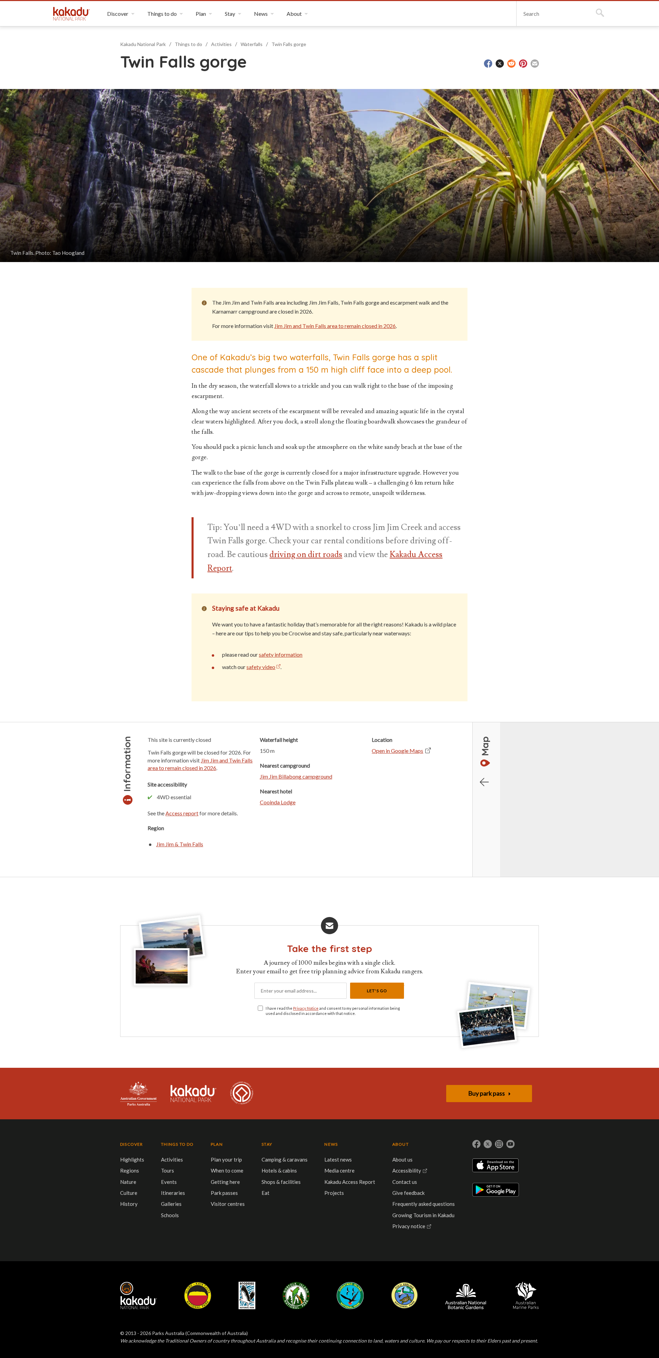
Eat (265, 1193)
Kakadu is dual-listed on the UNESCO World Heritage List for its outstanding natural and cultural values (241, 1094)
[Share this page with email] (535, 63)
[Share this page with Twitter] (500, 63)
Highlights (132, 1159)
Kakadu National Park (71, 14)
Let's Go (377, 990)
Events (169, 1182)
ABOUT (400, 1144)
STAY (267, 1144)
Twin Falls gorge (288, 44)
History (129, 1204)
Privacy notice (408, 1226)
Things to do (188, 44)
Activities (221, 44)
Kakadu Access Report (349, 1182)
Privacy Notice (306, 1008)
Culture (128, 1193)
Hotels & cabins (279, 1170)
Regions (129, 1170)
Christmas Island (350, 1295)
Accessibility (406, 1170)
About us (402, 1159)
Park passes (224, 1193)
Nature (128, 1182)
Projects (334, 1193)
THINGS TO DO (177, 1144)
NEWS (331, 1144)
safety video (260, 667)
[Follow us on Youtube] (510, 1144)
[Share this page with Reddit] (511, 63)
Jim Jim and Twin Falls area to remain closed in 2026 (335, 325)
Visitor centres (228, 1204)
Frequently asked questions (423, 1204)
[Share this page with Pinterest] (523, 63)
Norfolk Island (296, 1295)
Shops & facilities (281, 1182)
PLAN (217, 1144)
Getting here (225, 1182)
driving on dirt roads (305, 554)
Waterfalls (252, 44)
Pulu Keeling (404, 1295)
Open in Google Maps (397, 750)
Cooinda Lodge (278, 802)
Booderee (247, 1295)
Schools (170, 1215)
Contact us (404, 1182)
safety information (280, 654)
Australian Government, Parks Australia (138, 1094)
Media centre (339, 1170)
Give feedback (408, 1193)
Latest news (338, 1159)
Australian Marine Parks (526, 1295)
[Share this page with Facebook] (488, 63)
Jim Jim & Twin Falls (179, 844)
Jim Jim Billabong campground (296, 776)
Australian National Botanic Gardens (465, 1295)
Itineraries (173, 1193)
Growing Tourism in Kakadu (423, 1215)
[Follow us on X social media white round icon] (488, 1144)
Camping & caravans (285, 1159)
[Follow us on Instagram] (499, 1144)
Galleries (171, 1204)
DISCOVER (131, 1144)
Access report (181, 813)
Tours (167, 1170)
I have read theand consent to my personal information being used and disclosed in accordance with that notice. (333, 1011)
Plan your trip (226, 1159)
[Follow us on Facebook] (476, 1144)
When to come (227, 1170)
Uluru (197, 1295)
